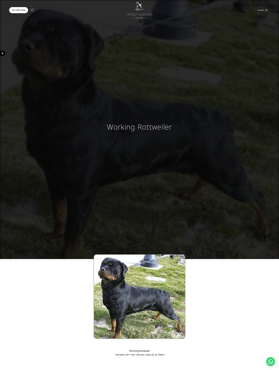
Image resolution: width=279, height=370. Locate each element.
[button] (2, 53)
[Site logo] (139, 10)
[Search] (32, 10)
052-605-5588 (18, 10)
